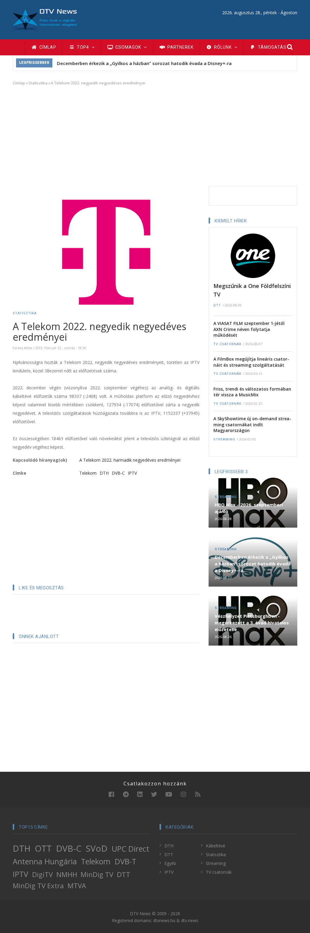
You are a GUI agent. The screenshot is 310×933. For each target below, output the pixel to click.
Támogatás (271, 47)
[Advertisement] (155, 134)
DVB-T (125, 861)
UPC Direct (130, 848)
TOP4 (83, 47)
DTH (104, 473)
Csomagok (128, 47)
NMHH (66, 874)
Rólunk (223, 47)
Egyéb (170, 863)
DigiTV (42, 874)
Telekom (88, 473)
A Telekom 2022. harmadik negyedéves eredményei (129, 460)
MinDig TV (97, 874)
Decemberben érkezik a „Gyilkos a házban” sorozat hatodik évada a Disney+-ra (144, 63)
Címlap (47, 47)
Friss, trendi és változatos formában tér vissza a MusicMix (252, 392)
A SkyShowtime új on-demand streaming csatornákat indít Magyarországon (252, 424)
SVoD (96, 848)
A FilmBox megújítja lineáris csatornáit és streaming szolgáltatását (251, 362)
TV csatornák (227, 344)
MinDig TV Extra (38, 885)
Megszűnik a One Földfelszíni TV (252, 290)
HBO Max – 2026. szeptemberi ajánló (249, 508)
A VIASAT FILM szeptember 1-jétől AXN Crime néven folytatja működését (249, 329)
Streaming (224, 439)
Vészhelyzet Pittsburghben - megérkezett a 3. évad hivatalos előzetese (252, 622)
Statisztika (38, 83)
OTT (43, 848)
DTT (217, 305)
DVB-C (118, 473)
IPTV (132, 473)
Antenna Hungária (45, 861)
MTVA (77, 885)
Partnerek (179, 47)
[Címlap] (45, 19)
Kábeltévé (215, 846)
